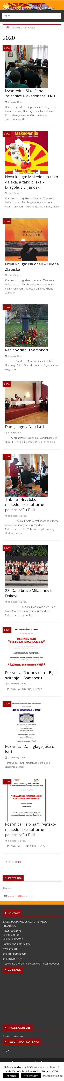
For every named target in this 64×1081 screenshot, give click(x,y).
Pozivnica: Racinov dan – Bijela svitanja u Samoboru (32, 675)
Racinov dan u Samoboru (27, 349)
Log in (6, 1050)
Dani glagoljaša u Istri (24, 426)
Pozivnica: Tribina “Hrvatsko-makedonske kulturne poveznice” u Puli (30, 829)
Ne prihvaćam (31, 1075)
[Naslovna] (7, 27)
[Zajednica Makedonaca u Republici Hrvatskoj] (32, 6)
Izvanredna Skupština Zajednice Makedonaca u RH (30, 93)
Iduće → (20, 862)
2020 (7, 48)
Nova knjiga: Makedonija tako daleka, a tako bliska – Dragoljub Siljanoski (31, 182)
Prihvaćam (11, 1075)
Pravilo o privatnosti (13, 1036)
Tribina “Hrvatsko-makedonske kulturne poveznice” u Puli (24, 504)
